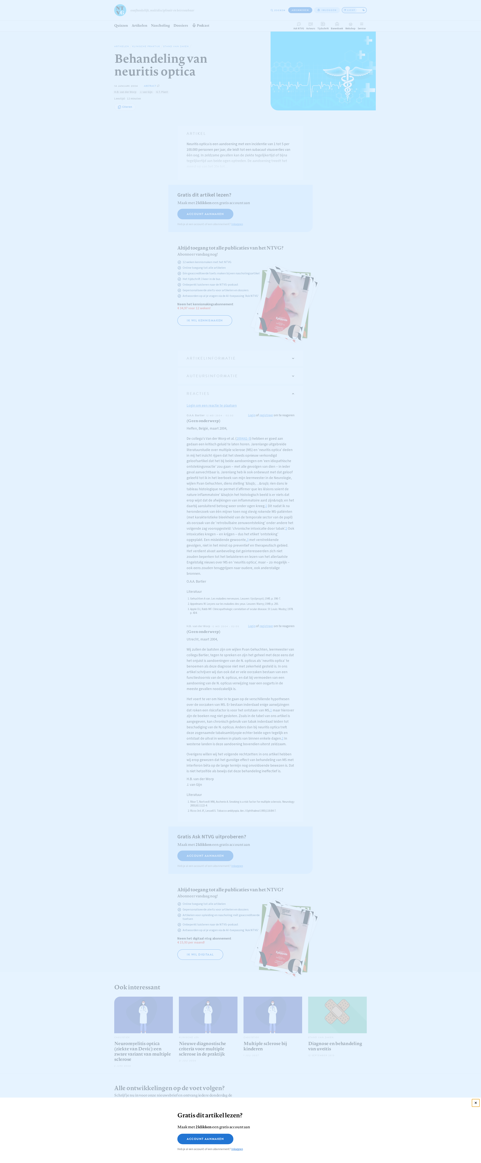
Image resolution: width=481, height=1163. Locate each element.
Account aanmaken (205, 1139)
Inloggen (237, 1149)
